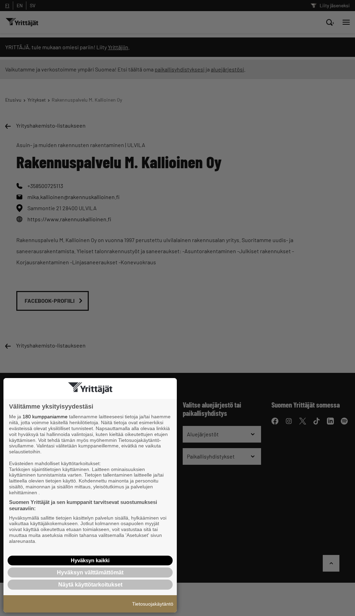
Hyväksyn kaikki (90, 560)
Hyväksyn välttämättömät (90, 572)
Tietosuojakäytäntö (152, 604)
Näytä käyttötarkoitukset (90, 585)
